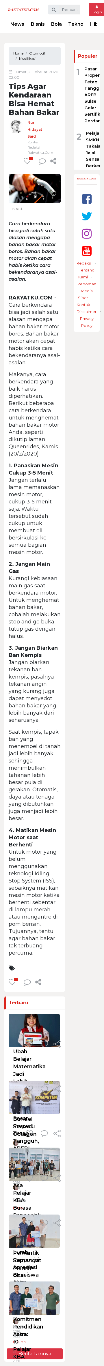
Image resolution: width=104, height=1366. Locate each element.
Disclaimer (86, 311)
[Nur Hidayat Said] (16, 125)
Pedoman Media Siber (86, 291)
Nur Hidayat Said (34, 129)
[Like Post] (30, 1044)
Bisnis (38, 24)
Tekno (75, 24)
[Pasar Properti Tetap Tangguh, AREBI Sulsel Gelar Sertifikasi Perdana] (34, 1097)
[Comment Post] (44, 1044)
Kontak (83, 304)
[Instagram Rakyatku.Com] (86, 233)
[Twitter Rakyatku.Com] (87, 216)
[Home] (23, 9)
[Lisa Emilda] (16, 1322)
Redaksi (84, 263)
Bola (56, 24)
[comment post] (42, 161)
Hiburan (19, 1342)
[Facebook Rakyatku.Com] (86, 199)
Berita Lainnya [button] (34, 1353)
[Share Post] (53, 161)
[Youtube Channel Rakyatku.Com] (86, 251)
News (17, 24)
